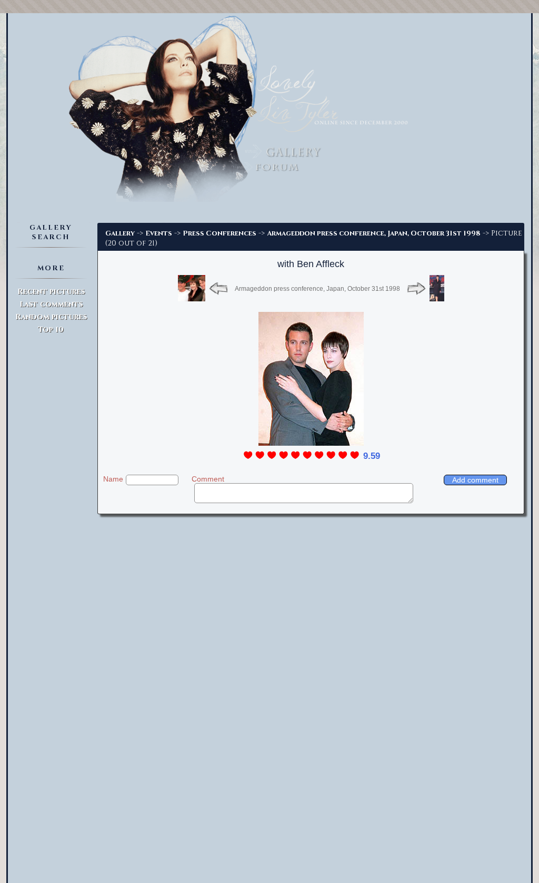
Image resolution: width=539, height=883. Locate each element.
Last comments (51, 304)
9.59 (371, 456)
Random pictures (51, 317)
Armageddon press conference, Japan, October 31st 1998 (374, 233)
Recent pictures (51, 292)
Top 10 (51, 330)
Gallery (120, 233)
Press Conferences (219, 233)
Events (158, 233)
